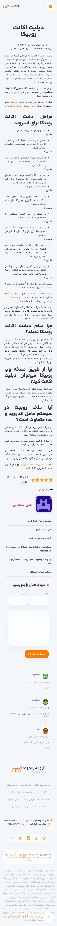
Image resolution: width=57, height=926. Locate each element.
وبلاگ (25, 807)
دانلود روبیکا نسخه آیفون (33, 465)
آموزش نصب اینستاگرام (40, 538)
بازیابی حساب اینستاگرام (39, 572)
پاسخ (47, 693)
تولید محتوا (11, 785)
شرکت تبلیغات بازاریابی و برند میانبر (25, 854)
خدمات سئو (25, 785)
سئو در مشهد (13, 916)
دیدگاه (44, 609)
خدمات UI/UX (43, 799)
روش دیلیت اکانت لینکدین (21, 106)
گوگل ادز (41, 792)
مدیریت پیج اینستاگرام (35, 916)
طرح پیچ (16, 807)
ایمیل (24, 594)
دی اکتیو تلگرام (43, 530)
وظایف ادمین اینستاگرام (39, 521)
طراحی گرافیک (13, 799)
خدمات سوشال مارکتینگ (23, 792)
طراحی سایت (29, 799)
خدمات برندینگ (38, 807)
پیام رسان (44, 489)
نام (46, 594)
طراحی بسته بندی (42, 785)
